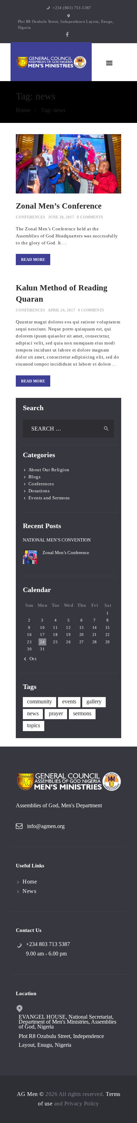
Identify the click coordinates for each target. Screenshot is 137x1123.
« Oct (31, 658)
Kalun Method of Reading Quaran (61, 293)
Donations (39, 490)
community (39, 701)
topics (33, 725)
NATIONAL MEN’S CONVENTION (57, 540)
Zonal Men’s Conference (59, 205)
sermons (82, 713)
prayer (56, 713)
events (69, 701)
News (29, 891)
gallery (94, 701)
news (33, 713)
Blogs (34, 476)
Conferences (30, 217)
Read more (33, 259)
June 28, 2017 (61, 217)
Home (23, 110)
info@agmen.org (46, 826)
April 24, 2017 (61, 310)
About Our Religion (49, 469)
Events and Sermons (49, 497)
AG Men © (30, 1094)
